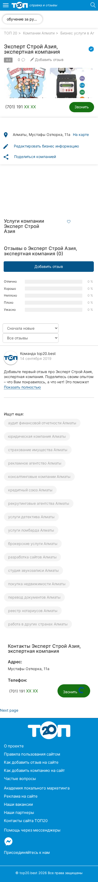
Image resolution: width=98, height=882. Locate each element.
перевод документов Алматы (34, 597)
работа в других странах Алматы (38, 624)
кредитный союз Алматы (30, 490)
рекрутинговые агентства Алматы (38, 503)
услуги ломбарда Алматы (31, 530)
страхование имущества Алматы (37, 449)
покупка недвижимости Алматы (37, 584)
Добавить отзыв (48, 266)
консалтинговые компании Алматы (39, 476)
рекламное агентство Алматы (34, 463)
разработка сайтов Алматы (32, 557)
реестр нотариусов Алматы (32, 610)
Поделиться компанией (29, 157)
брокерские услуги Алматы (32, 543)
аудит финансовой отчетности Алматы (42, 423)
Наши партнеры (19, 812)
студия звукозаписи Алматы (33, 570)
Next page (9, 710)
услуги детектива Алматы (31, 516)
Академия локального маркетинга (37, 788)
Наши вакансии (18, 804)
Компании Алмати (39, 33)
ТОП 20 (10, 33)
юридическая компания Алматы (37, 436)
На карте (81, 134)
